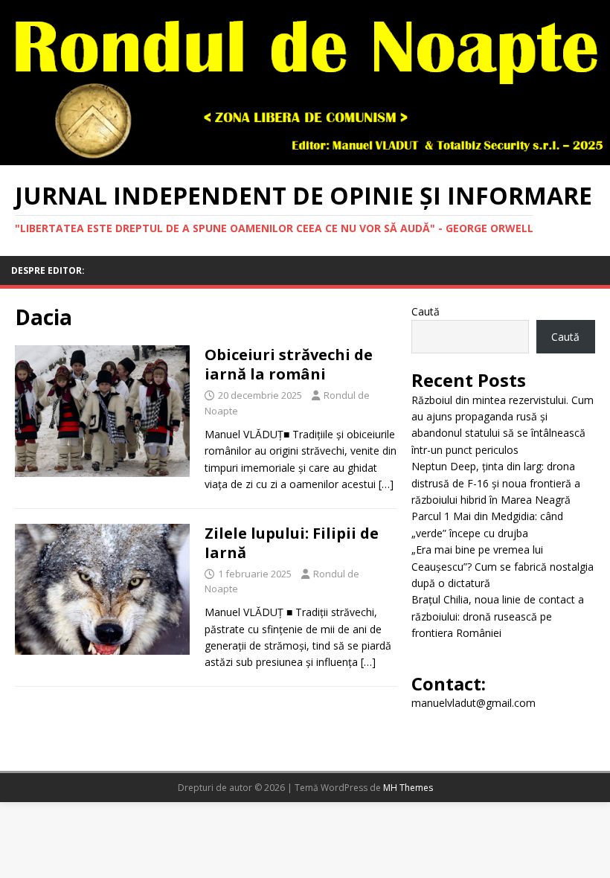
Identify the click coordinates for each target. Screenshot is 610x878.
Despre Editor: (48, 270)
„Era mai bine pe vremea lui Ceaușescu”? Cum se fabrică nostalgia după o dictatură (502, 566)
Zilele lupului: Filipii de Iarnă (292, 543)
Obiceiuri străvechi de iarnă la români (289, 364)
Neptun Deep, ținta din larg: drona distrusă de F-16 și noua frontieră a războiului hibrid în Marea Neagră (495, 483)
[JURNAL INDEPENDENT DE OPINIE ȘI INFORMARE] (305, 157)
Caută (425, 311)
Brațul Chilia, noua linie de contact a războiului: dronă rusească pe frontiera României (497, 616)
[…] (386, 484)
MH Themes (408, 787)
